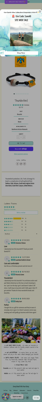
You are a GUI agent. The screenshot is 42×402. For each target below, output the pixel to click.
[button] (40, 11)
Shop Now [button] (21, 53)
